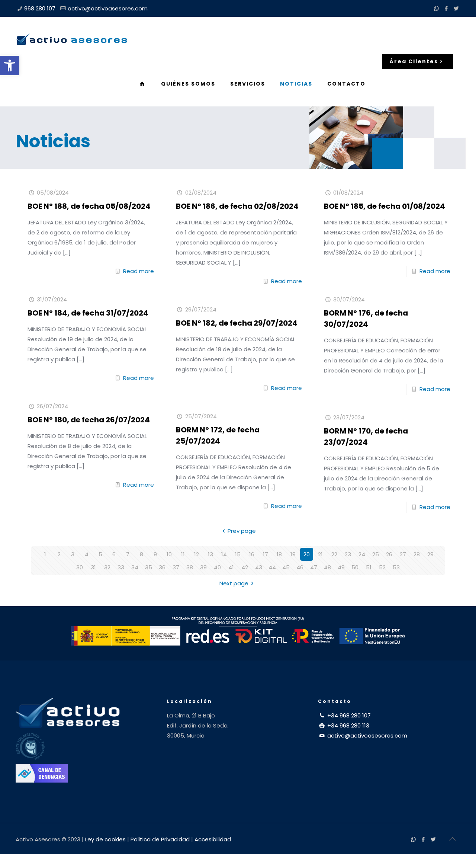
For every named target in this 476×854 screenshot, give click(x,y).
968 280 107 (39, 8)
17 (265, 554)
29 (430, 554)
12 (196, 554)
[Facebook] (446, 8)
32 (107, 567)
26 (389, 554)
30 (79, 567)
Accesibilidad (212, 839)
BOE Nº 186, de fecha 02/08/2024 (237, 206)
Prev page (242, 531)
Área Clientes (414, 61)
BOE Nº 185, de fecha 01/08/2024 (384, 206)
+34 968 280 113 (347, 725)
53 (396, 567)
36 (162, 567)
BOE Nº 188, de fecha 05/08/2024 (89, 206)
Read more (138, 271)
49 (341, 567)
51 (369, 567)
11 (183, 554)
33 (121, 567)
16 (251, 554)
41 (231, 567)
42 (244, 567)
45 (286, 567)
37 (176, 567)
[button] (9, 65)
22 (334, 554)
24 (361, 554)
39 (203, 567)
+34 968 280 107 (348, 715)
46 (299, 567)
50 (354, 567)
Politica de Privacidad (160, 839)
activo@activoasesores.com (108, 8)
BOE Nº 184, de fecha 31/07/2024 (88, 313)
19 (293, 554)
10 (169, 554)
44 (272, 567)
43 (258, 567)
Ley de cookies (105, 839)
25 (375, 554)
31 (93, 567)
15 (238, 554)
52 (382, 567)
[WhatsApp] (436, 8)
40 (217, 567)
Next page (233, 583)
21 (320, 554)
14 (224, 554)
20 (306, 554)
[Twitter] (456, 8)
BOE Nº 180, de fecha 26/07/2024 (89, 420)
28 (417, 554)
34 (134, 567)
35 (148, 567)
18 (279, 554)
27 (403, 554)
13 (210, 554)
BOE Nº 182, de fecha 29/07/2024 (237, 323)
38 (189, 567)
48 (327, 567)
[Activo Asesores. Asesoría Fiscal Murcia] (71, 39)
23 (348, 554)
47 (313, 567)
